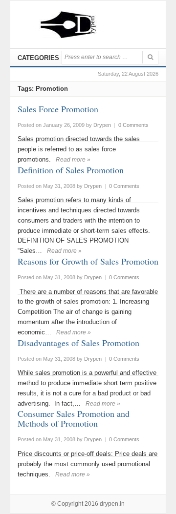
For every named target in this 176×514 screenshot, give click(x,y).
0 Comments (133, 125)
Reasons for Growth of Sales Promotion (88, 261)
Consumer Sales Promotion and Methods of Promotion (74, 418)
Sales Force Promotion (58, 109)
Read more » (73, 159)
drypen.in (112, 503)
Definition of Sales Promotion (71, 170)
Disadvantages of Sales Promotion (78, 343)
